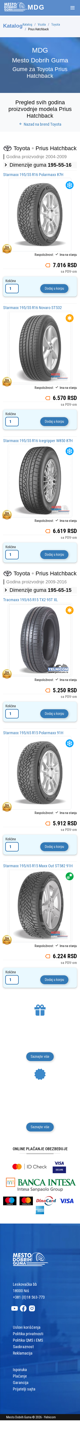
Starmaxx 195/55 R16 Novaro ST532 (32, 307)
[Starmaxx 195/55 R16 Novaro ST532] (40, 347)
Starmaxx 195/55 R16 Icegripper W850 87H (38, 440)
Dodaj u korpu (54, 288)
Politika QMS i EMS (28, 1340)
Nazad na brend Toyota (42, 124)
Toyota (55, 24)
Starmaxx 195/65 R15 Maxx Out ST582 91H (38, 865)
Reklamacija (22, 1353)
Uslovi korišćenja (26, 1327)
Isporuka (20, 1369)
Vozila (42, 24)
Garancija (20, 1382)
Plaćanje (20, 1376)
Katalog (27, 24)
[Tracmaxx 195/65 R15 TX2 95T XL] (40, 639)
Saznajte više (40, 1056)
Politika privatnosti (28, 1333)
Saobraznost (23, 1346)
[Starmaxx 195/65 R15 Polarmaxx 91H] (40, 772)
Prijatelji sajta (24, 1389)
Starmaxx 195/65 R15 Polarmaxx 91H (33, 732)
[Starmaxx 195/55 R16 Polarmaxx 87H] (40, 214)
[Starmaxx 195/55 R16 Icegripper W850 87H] (40, 480)
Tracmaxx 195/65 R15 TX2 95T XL (30, 599)
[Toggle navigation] (72, 7)
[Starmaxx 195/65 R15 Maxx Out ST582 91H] (40, 905)
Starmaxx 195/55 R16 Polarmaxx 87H (33, 174)
